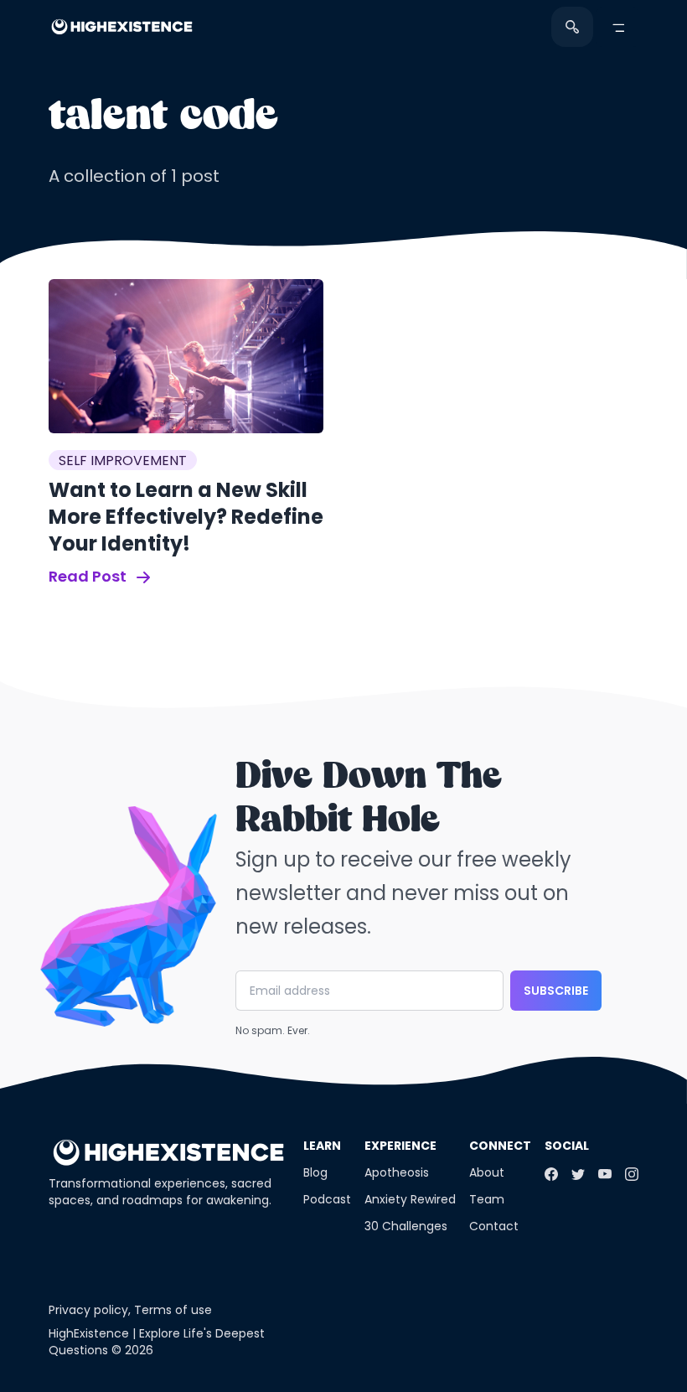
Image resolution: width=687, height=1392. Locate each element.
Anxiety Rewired (410, 1199)
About (486, 1172)
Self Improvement (123, 460)
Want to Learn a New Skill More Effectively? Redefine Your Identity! (186, 516)
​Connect (500, 1145)
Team (486, 1199)
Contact (494, 1226)
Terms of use (173, 1309)
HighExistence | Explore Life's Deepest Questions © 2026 (157, 1341)
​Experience (400, 1145)
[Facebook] (551, 1174)
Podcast (327, 1199)
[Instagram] (631, 1174)
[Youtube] (605, 1174)
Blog (315, 1172)
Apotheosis (396, 1172)
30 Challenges (405, 1226)
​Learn (322, 1145)
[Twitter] (578, 1174)
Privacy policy (88, 1309)
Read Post (89, 576)
